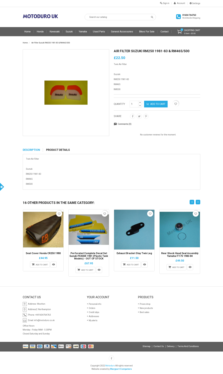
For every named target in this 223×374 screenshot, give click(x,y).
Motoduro (110, 365)
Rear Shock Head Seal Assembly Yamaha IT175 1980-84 (179, 254)
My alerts (92, 320)
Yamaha (83, 31)
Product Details (58, 150)
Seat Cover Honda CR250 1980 (43, 253)
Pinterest (146, 116)
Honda (40, 31)
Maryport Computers (121, 369)
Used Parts (99, 31)
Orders (91, 308)
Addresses (93, 316)
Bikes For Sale (146, 31)
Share (132, 116)
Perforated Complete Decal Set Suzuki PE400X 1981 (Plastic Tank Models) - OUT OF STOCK (88, 256)
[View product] (54, 265)
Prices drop (144, 304)
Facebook (111, 358)
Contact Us (159, 346)
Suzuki (69, 31)
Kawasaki (55, 31)
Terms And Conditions (188, 346)
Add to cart (157, 104)
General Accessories (122, 31)
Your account (98, 297)
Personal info (94, 304)
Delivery (170, 346)
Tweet (139, 116)
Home (27, 31)
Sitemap (146, 346)
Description (31, 150)
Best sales (144, 312)
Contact (164, 31)
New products (146, 308)
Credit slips (93, 312)
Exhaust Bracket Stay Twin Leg (134, 253)
